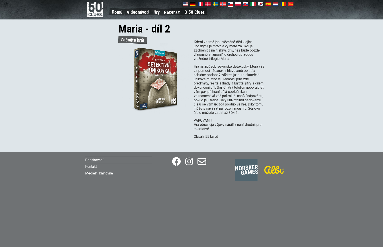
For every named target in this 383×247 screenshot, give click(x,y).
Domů (117, 12)
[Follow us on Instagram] (189, 162)
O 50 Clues (194, 12)
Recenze (172, 12)
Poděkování (94, 160)
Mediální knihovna (99, 173)
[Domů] (95, 16)
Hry (156, 12)
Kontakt (91, 167)
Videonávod (138, 12)
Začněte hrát (133, 40)
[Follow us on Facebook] (176, 162)
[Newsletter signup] (201, 162)
